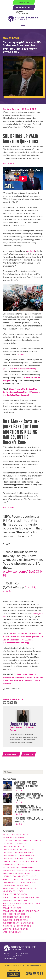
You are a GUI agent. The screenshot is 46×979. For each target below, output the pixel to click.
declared (31, 251)
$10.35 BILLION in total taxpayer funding (19, 368)
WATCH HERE (8, 163)
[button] (23, 24)
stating (21, 354)
